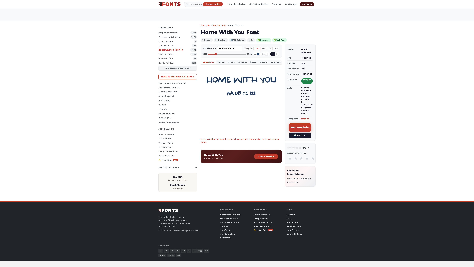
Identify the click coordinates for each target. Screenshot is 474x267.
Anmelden (307, 4)
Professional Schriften (169, 37)
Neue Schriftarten (237, 4)
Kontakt (291, 215)
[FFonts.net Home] (169, 4)
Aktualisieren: (209, 48)
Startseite (205, 25)
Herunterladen (267, 156)
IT (189, 251)
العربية (162, 255)
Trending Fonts (165, 143)
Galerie (231, 62)
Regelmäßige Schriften (170, 50)
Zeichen (221, 62)
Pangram (248, 49)
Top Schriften (165, 138)
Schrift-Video (293, 230)
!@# (276, 49)
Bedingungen (293, 222)
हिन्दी (178, 255)
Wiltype (162, 105)
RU (206, 251)
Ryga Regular (164, 118)
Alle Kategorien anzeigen (177, 68)
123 (269, 49)
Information (276, 62)
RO (178, 251)
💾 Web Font (300, 135)
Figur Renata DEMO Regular (172, 83)
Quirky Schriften (166, 45)
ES (172, 251)
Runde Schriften (166, 63)
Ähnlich (253, 62)
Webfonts (225, 230)
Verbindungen (294, 226)
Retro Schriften (165, 54)
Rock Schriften (165, 58)
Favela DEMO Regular (168, 87)
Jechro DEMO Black (167, 92)
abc (263, 49)
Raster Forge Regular (168, 122)
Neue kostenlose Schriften (177, 77)
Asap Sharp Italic (166, 96)
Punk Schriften (165, 41)
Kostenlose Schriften (230, 215)
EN (161, 251)
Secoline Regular (166, 113)
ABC (257, 49)
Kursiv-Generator (166, 156)
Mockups (263, 62)
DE (166, 251)
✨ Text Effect (167, 160)
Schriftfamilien (227, 234)
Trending (276, 4)
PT (194, 251)
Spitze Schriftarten (258, 4)
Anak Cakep (164, 100)
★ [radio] (290, 158)
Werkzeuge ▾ (291, 4)
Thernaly (162, 109)
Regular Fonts (219, 25)
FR (183, 251)
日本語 (171, 255)
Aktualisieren (208, 62)
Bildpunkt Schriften (167, 32)
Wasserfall (242, 62)
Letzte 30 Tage (294, 234)
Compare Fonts (165, 147)
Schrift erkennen (262, 215)
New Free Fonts (166, 134)
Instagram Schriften (168, 151)
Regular (305, 119)
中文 (200, 251)
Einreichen (225, 238)
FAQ (289, 218)
